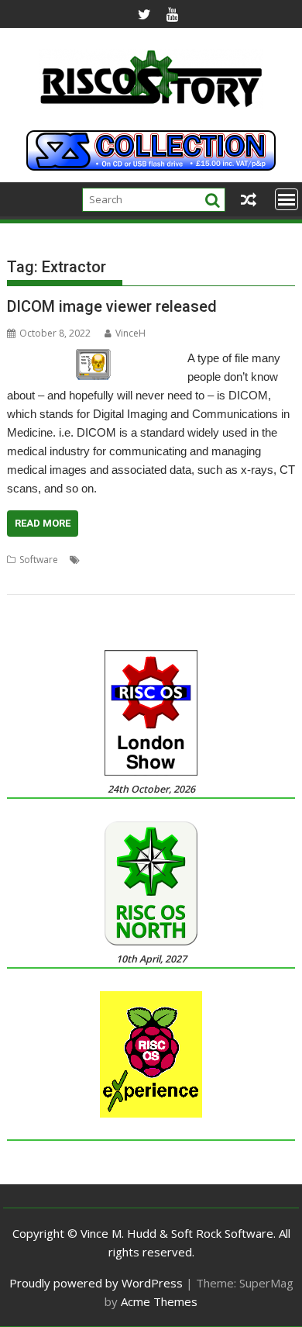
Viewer (21, 578)
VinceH (130, 333)
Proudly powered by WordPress (96, 1283)
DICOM (99, 559)
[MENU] (286, 199)
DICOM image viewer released (112, 306)
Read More (42, 523)
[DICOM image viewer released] (93, 358)
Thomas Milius (238, 559)
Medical (183, 559)
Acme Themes (159, 1301)
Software (38, 559)
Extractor (140, 559)
